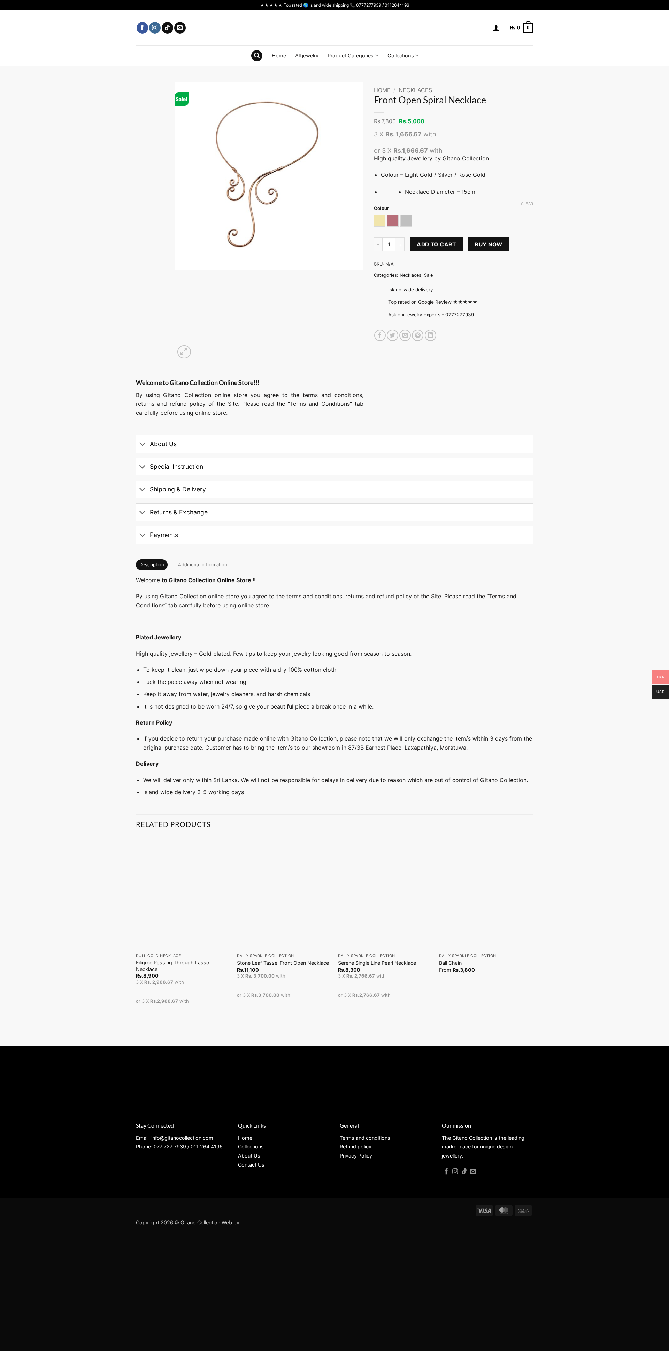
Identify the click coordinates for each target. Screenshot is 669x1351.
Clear (527, 203)
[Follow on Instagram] (155, 28)
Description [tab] (151, 564)
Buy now (488, 244)
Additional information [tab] (202, 564)
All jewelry (306, 55)
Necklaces (415, 90)
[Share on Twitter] (392, 335)
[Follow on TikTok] (167, 28)
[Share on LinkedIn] (430, 335)
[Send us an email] (180, 28)
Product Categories (351, 55)
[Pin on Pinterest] (417, 335)
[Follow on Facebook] (142, 28)
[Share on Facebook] (380, 335)
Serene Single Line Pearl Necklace (377, 963)
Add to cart (436, 244)
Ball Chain (450, 963)
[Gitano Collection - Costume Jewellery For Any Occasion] (335, 27)
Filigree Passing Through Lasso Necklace (172, 965)
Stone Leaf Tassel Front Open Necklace (283, 963)
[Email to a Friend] (405, 335)
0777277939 (459, 314)
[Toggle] (142, 444)
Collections (400, 55)
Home (279, 55)
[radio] (379, 221)
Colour (381, 208)
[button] (496, 27)
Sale (428, 275)
